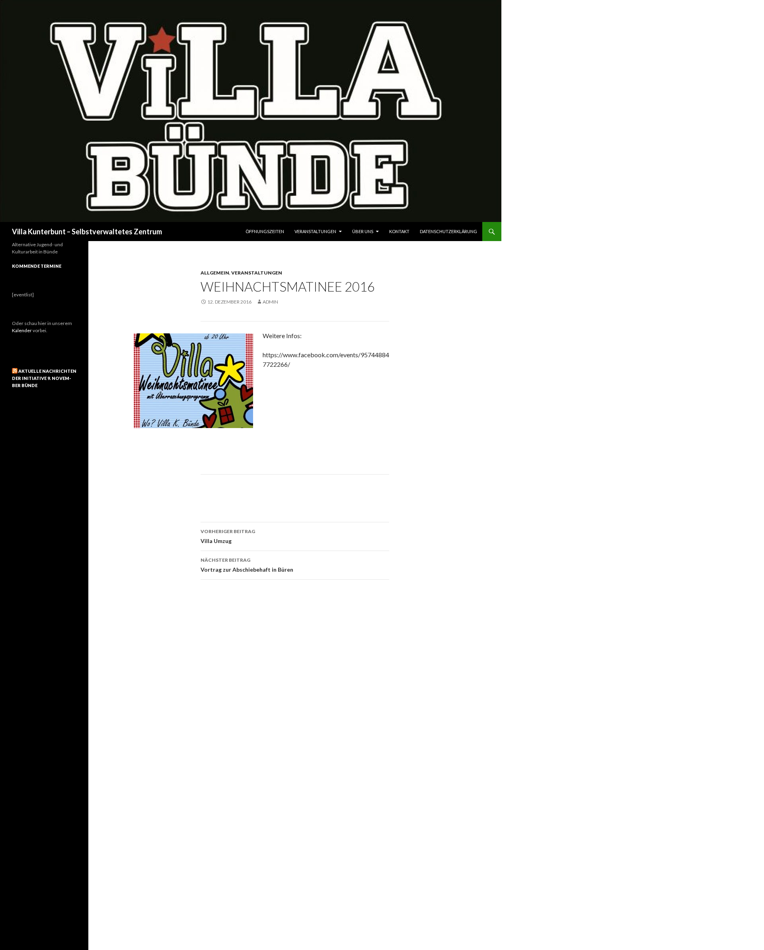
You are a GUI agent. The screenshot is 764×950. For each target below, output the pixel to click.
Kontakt (399, 231)
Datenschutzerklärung (448, 231)
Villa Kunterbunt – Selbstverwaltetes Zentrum (87, 231)
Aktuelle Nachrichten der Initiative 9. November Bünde (44, 378)
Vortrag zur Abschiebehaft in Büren (247, 565)
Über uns (362, 231)
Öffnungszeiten (265, 231)
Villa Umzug (228, 536)
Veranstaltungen (315, 231)
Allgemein (215, 273)
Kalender (22, 330)
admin (270, 302)
